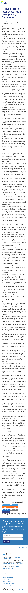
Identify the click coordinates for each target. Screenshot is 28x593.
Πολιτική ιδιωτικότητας (8, 575)
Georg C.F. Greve (7, 22)
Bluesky (14, 504)
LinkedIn (6, 509)
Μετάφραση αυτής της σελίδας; (10, 585)
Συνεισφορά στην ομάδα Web (9, 583)
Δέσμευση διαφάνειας (8, 577)
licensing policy (15, 566)
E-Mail (14, 509)
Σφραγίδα (5, 573)
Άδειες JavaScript (7, 579)
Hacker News (6, 507)
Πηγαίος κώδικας (7, 581)
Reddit (14, 507)
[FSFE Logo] (4, 2)
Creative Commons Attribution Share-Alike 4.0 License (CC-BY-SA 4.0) (14, 564)
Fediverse (6, 504)
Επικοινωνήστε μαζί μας (8, 568)
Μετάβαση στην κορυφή (21, 547)
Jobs (4, 570)
